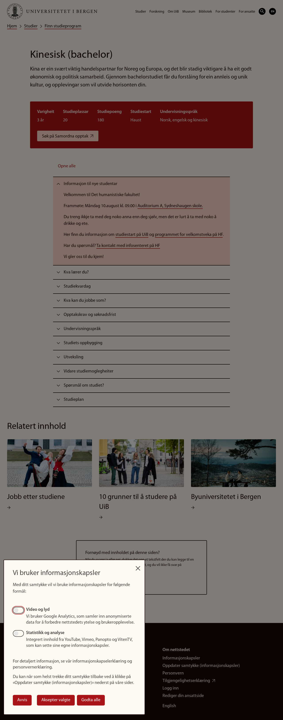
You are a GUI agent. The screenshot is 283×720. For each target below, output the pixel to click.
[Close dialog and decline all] (138, 566)
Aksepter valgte (55, 700)
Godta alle (90, 700)
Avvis (22, 700)
